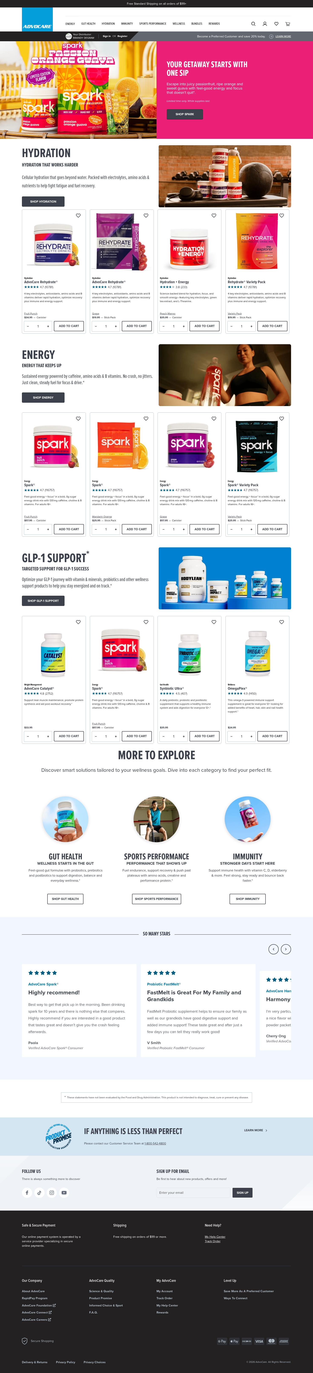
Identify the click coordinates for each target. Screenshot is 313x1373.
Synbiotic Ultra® (172, 688)
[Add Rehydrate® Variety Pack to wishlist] (281, 215)
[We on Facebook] (27, 1193)
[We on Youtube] (64, 1193)
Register (122, 36)
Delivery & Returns (34, 1362)
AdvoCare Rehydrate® (41, 282)
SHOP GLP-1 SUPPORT (43, 601)
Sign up (242, 1193)
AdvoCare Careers (35, 1320)
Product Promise (100, 1298)
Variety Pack (235, 313)
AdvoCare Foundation (37, 1305)
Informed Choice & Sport (106, 1305)
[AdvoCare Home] (37, 23)
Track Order (213, 1241)
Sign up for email (172, 1171)
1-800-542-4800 (155, 1143)
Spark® (29, 485)
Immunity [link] (127, 24)
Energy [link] (70, 24)
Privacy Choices (95, 1362)
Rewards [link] (214, 24)
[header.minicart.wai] (288, 24)
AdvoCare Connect (35, 1312)
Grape (95, 313)
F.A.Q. (93, 1312)
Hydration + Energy (174, 282)
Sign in (107, 36)
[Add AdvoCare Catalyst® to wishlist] (78, 622)
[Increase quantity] (48, 326)
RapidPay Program (34, 1298)
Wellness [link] (179, 24)
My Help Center (215, 1237)
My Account (164, 1291)
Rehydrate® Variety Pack (246, 282)
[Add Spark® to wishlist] (78, 419)
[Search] (253, 24)
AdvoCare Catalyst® (39, 688)
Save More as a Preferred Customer (249, 1291)
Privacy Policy (65, 1362)
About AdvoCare (33, 1291)
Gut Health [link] (88, 24)
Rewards (162, 1312)
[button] (273, 949)
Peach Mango (167, 313)
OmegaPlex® (237, 688)
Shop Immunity (248, 899)
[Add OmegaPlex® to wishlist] (281, 622)
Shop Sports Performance (156, 899)
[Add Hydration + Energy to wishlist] (214, 215)
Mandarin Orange (102, 516)
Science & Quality (101, 1291)
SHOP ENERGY (43, 397)
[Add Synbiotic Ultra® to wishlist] (214, 622)
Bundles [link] (196, 24)
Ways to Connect (235, 1298)
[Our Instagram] (52, 1193)
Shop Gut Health (65, 899)
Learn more (253, 1130)
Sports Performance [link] (152, 24)
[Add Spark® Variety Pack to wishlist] (281, 419)
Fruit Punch (30, 313)
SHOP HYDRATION (43, 201)
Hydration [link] (108, 24)
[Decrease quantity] (28, 326)
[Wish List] (276, 24)
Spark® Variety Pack (243, 485)
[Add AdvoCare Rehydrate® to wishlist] (78, 215)
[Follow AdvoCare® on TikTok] (39, 1193)
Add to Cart (69, 326)
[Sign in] (265, 24)
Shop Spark (185, 114)
